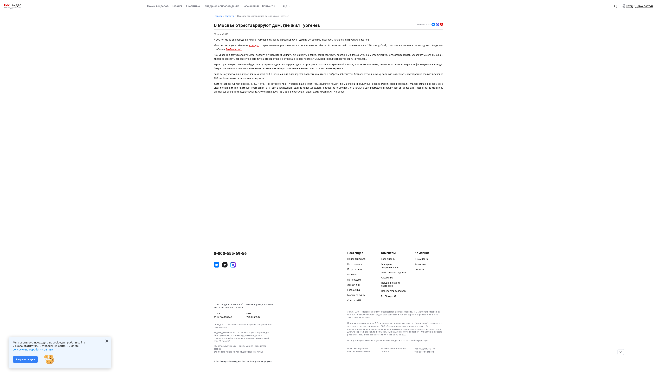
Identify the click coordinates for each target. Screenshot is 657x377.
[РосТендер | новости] (441, 24)
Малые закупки (356, 295)
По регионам (354, 269)
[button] (615, 6)
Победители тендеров (393, 291)
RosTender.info (234, 49)
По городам (354, 279)
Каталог (177, 6)
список (430, 352)
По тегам (352, 274)
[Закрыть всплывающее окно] (107, 341)
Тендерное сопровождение (221, 6)
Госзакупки (354, 290)
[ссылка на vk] (216, 265)
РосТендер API (389, 296)
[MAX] (437, 24)
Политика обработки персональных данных (358, 350)
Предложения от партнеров (390, 284)
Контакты (268, 6)
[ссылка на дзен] (225, 265)
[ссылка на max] (233, 265)
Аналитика (193, 6)
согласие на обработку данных (33, 349)
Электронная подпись (393, 272)
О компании (421, 259)
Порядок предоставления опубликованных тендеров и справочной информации (387, 340)
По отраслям (354, 264)
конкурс (254, 45)
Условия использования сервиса (393, 350)
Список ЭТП (354, 300)
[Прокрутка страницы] (620, 352)
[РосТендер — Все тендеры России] (12, 6)
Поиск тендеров (157, 6)
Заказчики (353, 284)
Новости (419, 269)
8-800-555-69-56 (230, 253)
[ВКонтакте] (433, 24)
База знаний (251, 6)
